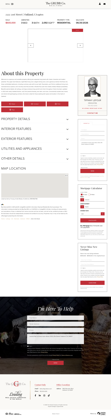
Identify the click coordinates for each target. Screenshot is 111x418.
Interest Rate (84, 211)
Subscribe (92, 283)
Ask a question (104, 4)
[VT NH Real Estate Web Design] (97, 414)
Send (92, 171)
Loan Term (83, 192)
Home (3, 219)
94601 (28, 219)
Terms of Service (85, 177)
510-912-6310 (92, 105)
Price (82, 197)
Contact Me (92, 113)
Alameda (16, 219)
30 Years (85, 194)
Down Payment (84, 204)
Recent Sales (93, 108)
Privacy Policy (100, 164)
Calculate (92, 220)
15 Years (92, 194)
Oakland (22, 219)
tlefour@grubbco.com (46, 389)
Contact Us (86, 123)
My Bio (100, 108)
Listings (8, 219)
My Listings (85, 108)
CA (12, 219)
